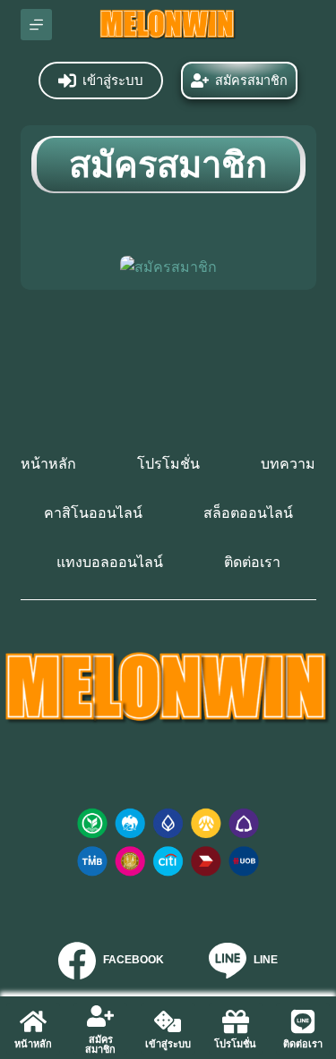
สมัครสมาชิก (251, 80)
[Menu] (36, 24)
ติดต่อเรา (252, 562)
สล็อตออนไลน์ (248, 513)
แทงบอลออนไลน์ (109, 562)
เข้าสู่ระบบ (112, 80)
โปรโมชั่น (168, 463)
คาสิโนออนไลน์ (93, 513)
